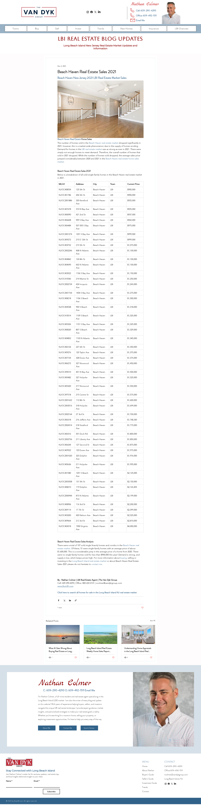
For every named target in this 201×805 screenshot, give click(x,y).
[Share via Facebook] (58, 600)
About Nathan (148, 770)
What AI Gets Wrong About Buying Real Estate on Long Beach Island (60, 650)
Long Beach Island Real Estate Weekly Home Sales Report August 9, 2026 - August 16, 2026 (99, 650)
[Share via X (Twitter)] (64, 600)
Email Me (90, 690)
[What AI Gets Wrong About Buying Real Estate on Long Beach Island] (63, 634)
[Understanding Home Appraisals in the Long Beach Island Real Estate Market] (138, 634)
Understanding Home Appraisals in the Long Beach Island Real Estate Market (137, 650)
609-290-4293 (175, 766)
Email (37, 781)
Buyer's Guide (148, 774)
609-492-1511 (176, 770)
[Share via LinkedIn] (70, 600)
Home (144, 766)
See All (152, 621)
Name (9, 781)
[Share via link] (76, 600)
